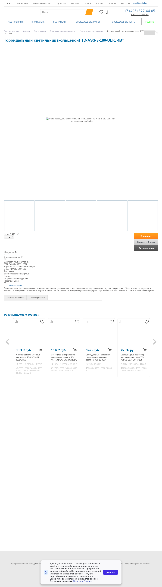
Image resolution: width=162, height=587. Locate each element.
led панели (59, 22)
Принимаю (110, 572)
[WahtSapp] (150, 3)
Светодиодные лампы (88, 22)
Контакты (125, 3)
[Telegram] (155, 3)
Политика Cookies (82, 581)
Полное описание (15, 298)
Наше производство (42, 3)
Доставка (75, 3)
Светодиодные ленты (123, 22)
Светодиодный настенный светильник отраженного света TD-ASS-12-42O (98, 357)
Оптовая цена (146, 248)
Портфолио (61, 3)
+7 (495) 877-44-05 (139, 10)
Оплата (87, 3)
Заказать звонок (140, 14)
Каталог (9, 3)
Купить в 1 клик (146, 242)
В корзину (146, 236)
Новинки (150, 22)
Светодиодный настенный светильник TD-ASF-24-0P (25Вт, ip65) (28, 357)
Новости (99, 3)
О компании (22, 3)
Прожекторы (38, 22)
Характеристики (14, 285)
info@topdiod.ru (140, 3)
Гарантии (112, 3)
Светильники (15, 22)
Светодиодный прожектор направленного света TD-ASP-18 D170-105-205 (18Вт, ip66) (64, 359)
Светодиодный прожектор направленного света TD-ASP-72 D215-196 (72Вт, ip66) (132, 359)
